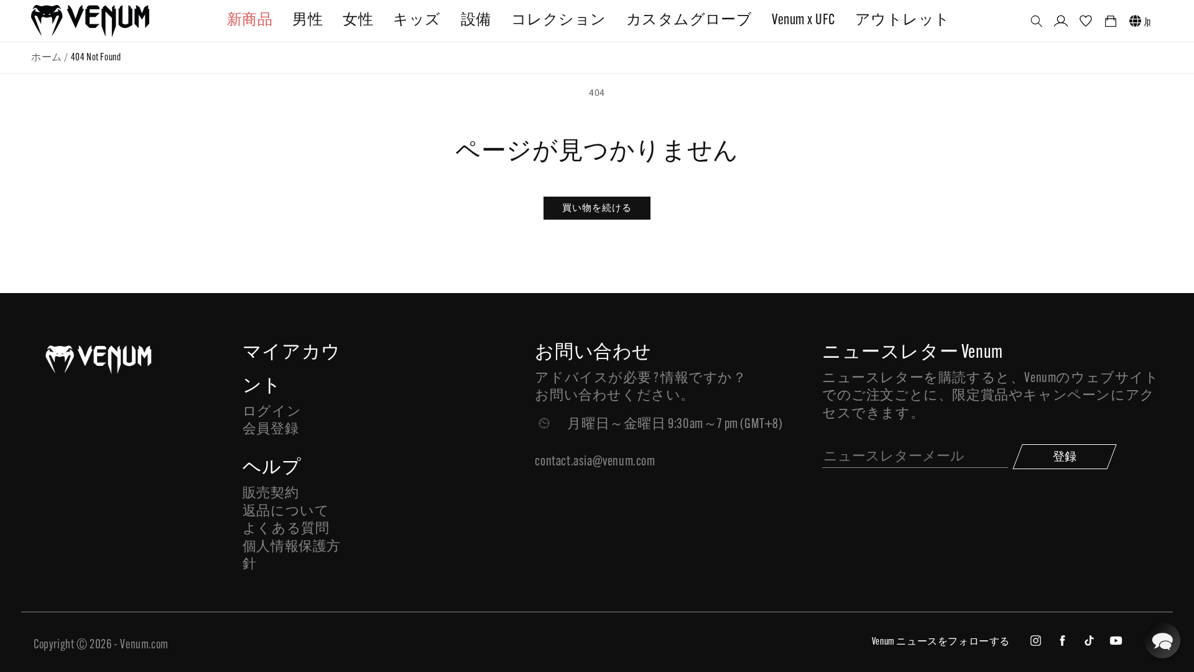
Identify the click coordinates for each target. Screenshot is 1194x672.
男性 (307, 20)
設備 (476, 20)
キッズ (416, 20)
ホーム (46, 58)
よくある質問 (286, 529)
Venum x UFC (803, 20)
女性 (358, 20)
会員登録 (270, 429)
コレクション (558, 20)
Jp (1147, 22)
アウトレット (902, 20)
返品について (286, 512)
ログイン (272, 412)
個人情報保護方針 (292, 556)
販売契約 (270, 494)
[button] (1036, 21)
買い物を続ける (597, 207)
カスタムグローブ (689, 20)
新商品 (249, 20)
